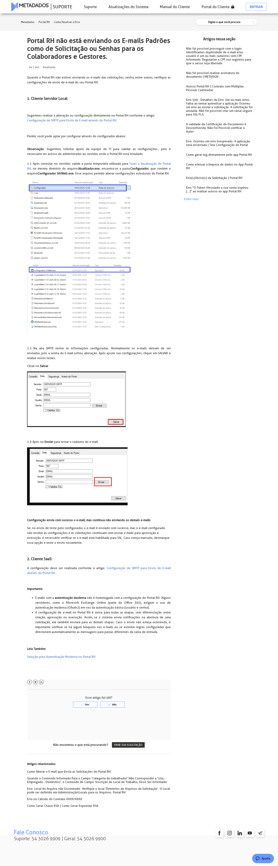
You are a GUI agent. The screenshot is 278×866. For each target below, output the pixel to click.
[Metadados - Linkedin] (240, 833)
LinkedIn (41, 682)
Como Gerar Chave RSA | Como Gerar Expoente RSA (62, 806)
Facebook (29, 682)
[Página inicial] (30, 6)
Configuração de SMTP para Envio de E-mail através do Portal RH (71, 120)
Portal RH (44, 22)
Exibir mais (191, 199)
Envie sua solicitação (128, 744)
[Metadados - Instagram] (229, 833)
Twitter (35, 682)
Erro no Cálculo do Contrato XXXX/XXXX (54, 799)
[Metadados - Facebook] (219, 833)
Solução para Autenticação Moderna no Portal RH (61, 657)
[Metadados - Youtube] (250, 833)
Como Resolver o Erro (67, 22)
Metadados (27, 22)
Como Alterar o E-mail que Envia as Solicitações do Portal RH (69, 771)
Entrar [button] (256, 7)
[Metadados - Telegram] (260, 833)
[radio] (85, 705)
